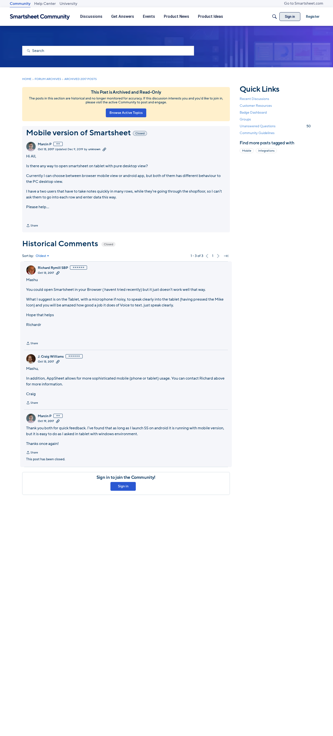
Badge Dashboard (253, 112)
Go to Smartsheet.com (303, 3)
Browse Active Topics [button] (126, 112)
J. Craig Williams (51, 356)
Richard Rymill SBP (53, 268)
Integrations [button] (266, 151)
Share (32, 226)
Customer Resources (256, 105)
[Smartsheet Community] (40, 16)
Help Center (45, 3)
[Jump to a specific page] (226, 256)
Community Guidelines (257, 133)
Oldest (41, 256)
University (68, 3)
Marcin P (44, 144)
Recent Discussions (254, 99)
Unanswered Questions (275, 126)
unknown (94, 149)
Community (20, 3)
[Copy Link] (104, 149)
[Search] (274, 16)
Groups (245, 119)
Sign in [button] (123, 486)
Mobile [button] (246, 151)
